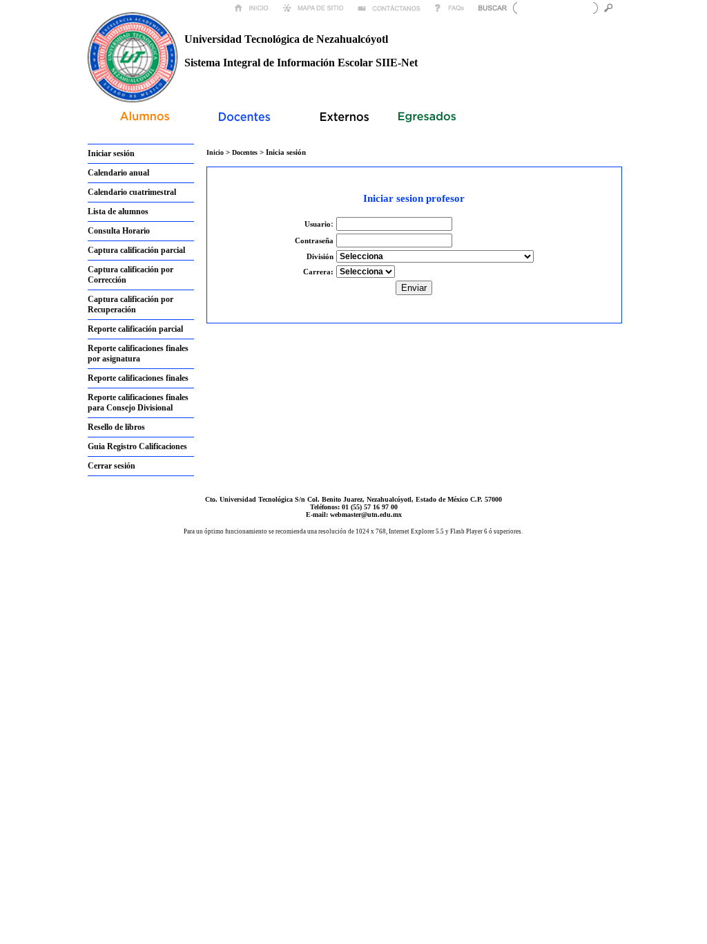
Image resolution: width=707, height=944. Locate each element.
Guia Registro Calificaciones (137, 446)
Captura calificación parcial (136, 250)
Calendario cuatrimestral (132, 192)
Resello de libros (116, 427)
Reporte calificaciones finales (138, 378)
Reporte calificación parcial (135, 329)
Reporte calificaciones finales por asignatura (138, 353)
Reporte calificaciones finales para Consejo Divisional (138, 403)
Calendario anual (118, 173)
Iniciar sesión (111, 153)
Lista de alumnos (118, 211)
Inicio (215, 152)
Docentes (246, 152)
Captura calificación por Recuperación (130, 304)
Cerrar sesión (111, 466)
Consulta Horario (119, 231)
